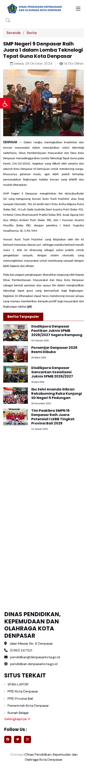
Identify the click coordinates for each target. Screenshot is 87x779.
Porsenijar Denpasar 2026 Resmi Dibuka (54, 349)
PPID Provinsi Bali (20, 698)
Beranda (13, 32)
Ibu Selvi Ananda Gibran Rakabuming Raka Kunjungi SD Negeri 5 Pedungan (56, 393)
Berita (32, 32)
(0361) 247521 (21, 650)
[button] (7, 20)
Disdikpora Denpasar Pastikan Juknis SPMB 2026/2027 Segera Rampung (56, 330)
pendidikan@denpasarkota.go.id (35, 657)
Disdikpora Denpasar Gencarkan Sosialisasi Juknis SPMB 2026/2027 (52, 372)
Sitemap (16, 754)
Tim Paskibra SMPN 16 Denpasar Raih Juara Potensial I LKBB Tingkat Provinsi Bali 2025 (53, 417)
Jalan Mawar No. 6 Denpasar (31, 643)
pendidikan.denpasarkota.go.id (33, 664)
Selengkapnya (15, 719)
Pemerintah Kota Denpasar (28, 705)
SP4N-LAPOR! (18, 684)
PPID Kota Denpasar (23, 691)
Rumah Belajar (18, 713)
